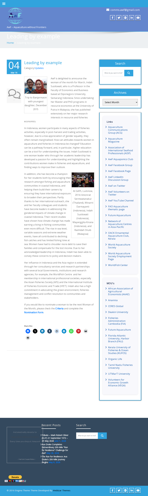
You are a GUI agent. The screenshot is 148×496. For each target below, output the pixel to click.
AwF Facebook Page (119, 171)
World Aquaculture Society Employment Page (120, 256)
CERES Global (115, 306)
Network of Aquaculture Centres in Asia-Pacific (120, 224)
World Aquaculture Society (119, 246)
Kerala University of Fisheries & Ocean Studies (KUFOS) (119, 350)
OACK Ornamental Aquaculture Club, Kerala (118, 235)
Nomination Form (33, 312)
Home (10, 42)
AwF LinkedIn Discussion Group (118, 178)
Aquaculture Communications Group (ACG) (118, 130)
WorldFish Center (118, 265)
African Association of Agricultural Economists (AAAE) (120, 291)
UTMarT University (119, 373)
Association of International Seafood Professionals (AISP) (120, 150)
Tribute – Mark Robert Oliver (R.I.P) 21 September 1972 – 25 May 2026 (55, 438)
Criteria (59, 308)
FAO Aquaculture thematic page (118, 208)
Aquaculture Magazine (115, 140)
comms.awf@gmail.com (125, 10)
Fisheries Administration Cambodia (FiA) (117, 321)
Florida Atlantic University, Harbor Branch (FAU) (118, 338)
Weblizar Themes (61, 490)
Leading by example (43, 62)
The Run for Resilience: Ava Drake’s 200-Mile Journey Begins (54, 459)
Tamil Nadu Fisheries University (120, 366)
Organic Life (115, 359)
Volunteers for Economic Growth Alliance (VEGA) (118, 382)
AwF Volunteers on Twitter (118, 193)
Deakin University (118, 312)
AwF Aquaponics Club (120, 159)
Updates (39, 68)
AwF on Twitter (116, 185)
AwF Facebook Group (120, 165)
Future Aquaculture (119, 215)
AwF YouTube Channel (121, 200)
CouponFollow (29, 459)
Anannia (113, 300)
